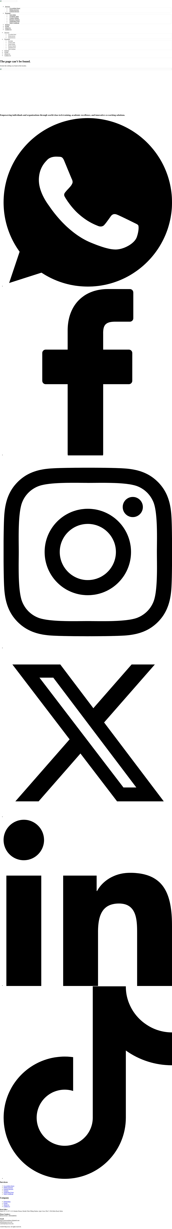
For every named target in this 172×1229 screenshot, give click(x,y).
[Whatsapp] (88, 286)
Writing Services (11, 36)
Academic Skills (11, 42)
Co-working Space (12, 34)
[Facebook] (88, 455)
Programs (7, 13)
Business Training (12, 46)
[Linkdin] (88, 985)
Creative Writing (11, 44)
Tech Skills (10, 41)
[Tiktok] (88, 1178)
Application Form (12, 47)
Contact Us (8, 29)
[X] (88, 816)
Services (7, 6)
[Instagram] (88, 648)
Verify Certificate (14, 23)
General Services (14, 11)
